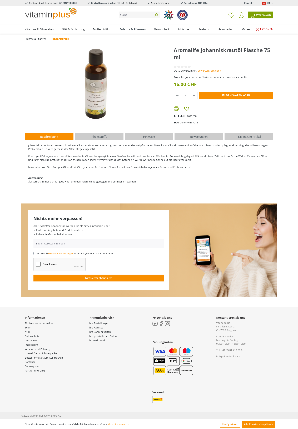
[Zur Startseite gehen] (51, 13)
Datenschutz (32, 336)
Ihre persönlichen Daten (103, 336)
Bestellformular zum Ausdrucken (44, 357)
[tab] (49, 136)
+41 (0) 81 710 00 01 (232, 350)
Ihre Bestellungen (99, 323)
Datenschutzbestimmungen (60, 253)
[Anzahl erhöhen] (194, 95)
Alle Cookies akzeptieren (258, 424)
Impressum (31, 344)
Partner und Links (35, 370)
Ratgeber (30, 362)
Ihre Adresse (96, 327)
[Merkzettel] (231, 15)
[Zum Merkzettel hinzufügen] (186, 108)
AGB (27, 331)
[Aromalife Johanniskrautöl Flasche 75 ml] (95, 84)
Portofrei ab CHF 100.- (196, 2)
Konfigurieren (230, 424)
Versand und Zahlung (37, 349)
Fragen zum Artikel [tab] (249, 137)
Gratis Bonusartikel (102, 2)
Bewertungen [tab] (199, 137)
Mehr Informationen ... (118, 424)
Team (28, 327)
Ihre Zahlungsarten (100, 331)
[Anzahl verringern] (177, 95)
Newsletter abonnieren (98, 278)
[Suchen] (156, 15)
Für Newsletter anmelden (39, 323)
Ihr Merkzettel (97, 340)
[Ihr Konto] (241, 15)
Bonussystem (32, 366)
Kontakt (249, 3)
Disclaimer (31, 340)
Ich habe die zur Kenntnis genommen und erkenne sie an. (75, 253)
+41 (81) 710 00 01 (68, 2)
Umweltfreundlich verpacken (41, 353)
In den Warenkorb (236, 95)
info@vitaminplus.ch (228, 356)
